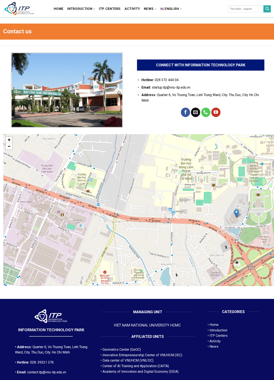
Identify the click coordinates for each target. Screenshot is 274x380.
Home (58, 9)
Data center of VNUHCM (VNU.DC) (128, 360)
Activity (132, 9)
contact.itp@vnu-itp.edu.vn (46, 372)
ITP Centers (219, 336)
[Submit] (267, 9)
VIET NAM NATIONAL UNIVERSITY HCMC (148, 325)
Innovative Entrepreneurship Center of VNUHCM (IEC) (142, 355)
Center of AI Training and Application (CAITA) (136, 366)
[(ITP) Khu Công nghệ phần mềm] (25, 9)
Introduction (79, 9)
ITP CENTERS (110, 9)
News (148, 9)
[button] (236, 213)
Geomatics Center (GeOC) (122, 349)
